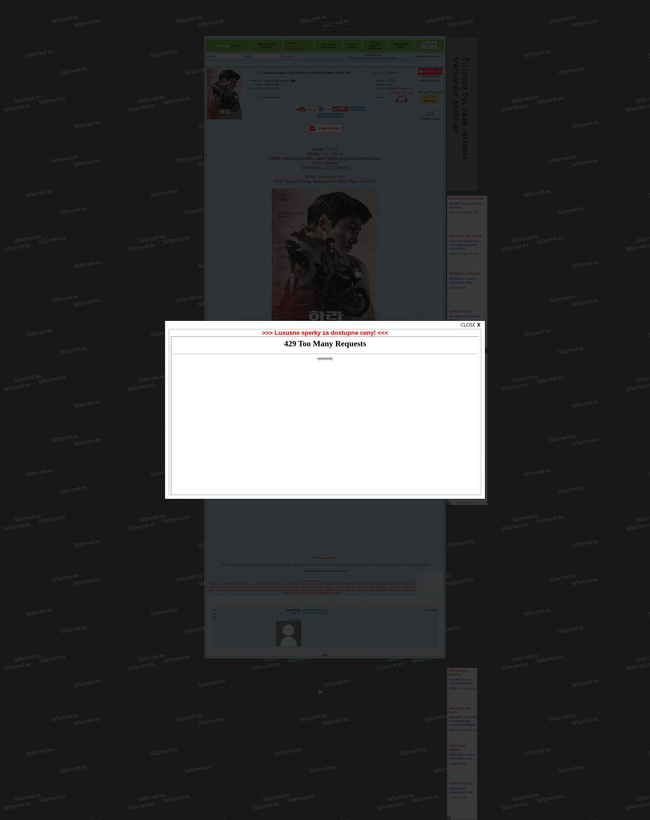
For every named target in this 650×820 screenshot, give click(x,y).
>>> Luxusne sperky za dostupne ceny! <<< (325, 332)
